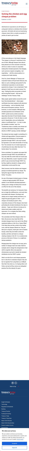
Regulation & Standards (7, 406)
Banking (3, 409)
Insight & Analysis (5, 11)
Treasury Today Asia (6, 418)
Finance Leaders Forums (7, 425)
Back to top (13, 386)
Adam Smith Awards (6, 420)
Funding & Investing (6, 413)
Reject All (14, 447)
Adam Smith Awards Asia (7, 423)
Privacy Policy (20, 439)
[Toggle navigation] (26, 4)
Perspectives (4, 427)
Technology (4, 404)
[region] (14, 439)
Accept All (14, 443)
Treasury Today (5, 416)
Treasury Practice (5, 411)
